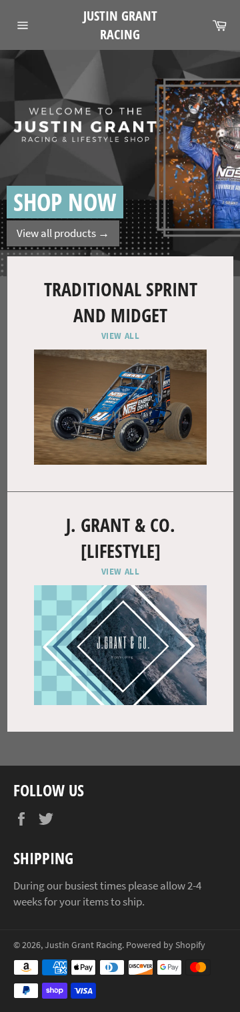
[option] (120, 163)
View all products (63, 233)
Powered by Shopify (165, 945)
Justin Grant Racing (120, 25)
